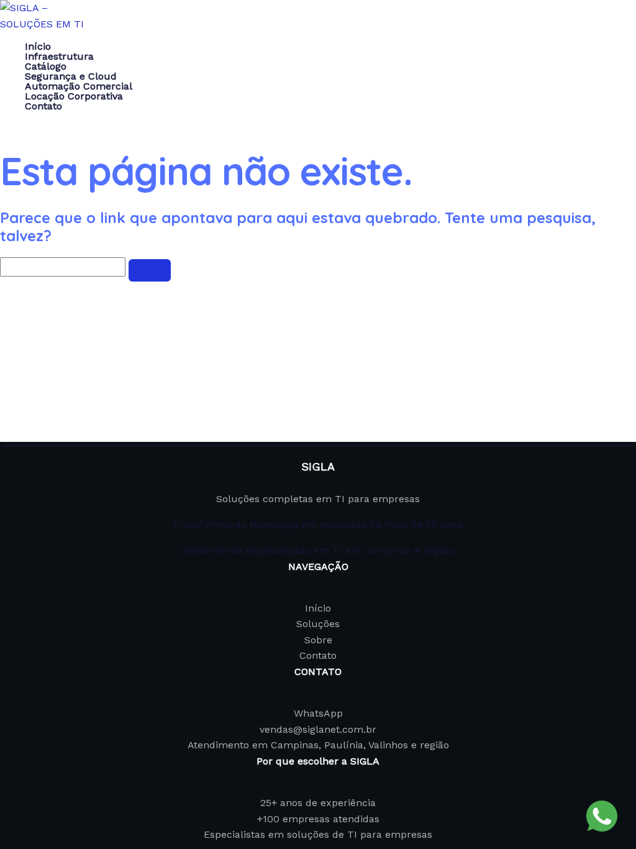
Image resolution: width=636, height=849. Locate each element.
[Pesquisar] (150, 270)
